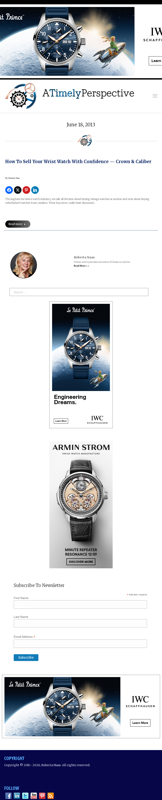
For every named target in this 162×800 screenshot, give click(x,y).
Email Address (24, 637)
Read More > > (81, 265)
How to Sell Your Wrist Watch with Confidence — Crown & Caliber (78, 161)
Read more (15, 224)
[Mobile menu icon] (155, 96)
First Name (21, 598)
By (12, 178)
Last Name (21, 616)
